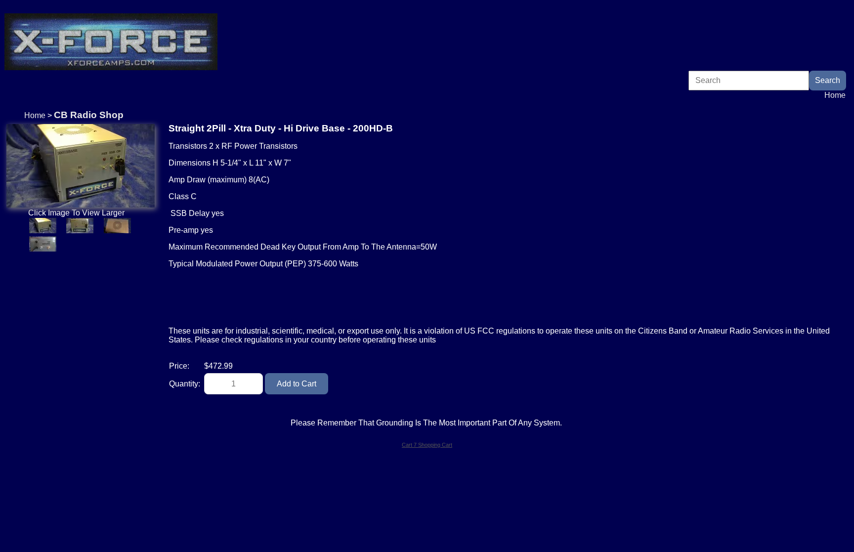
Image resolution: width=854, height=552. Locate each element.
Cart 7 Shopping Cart (427, 445)
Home (835, 95)
